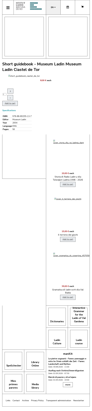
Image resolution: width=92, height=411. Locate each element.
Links (8, 400)
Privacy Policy (37, 400)
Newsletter (78, 400)
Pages (6, 129)
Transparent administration (58, 400)
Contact (16, 400)
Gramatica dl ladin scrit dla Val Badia (68, 291)
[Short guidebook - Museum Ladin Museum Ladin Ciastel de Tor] (24, 75)
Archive (25, 400)
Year (5, 122)
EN (52, 7)
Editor (6, 119)
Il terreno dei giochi (68, 234)
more (67, 384)
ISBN (5, 116)
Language (7, 126)
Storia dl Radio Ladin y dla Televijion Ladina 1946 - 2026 (68, 178)
